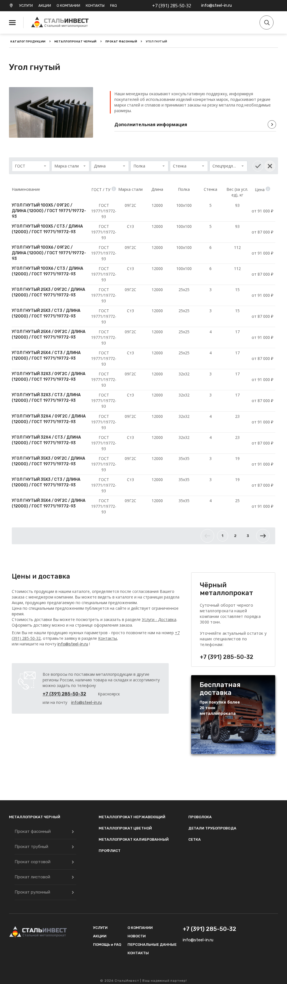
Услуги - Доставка (159, 619)
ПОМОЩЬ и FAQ (107, 944)
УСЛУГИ (26, 5)
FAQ (113, 5)
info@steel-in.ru (216, 5)
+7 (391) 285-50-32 (171, 6)
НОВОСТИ (137, 936)
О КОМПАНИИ (68, 5)
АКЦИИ (44, 5)
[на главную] (61, 22)
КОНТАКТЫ (95, 5)
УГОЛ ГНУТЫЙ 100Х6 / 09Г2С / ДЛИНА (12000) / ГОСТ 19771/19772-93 (49, 253)
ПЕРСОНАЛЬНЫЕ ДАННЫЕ (152, 944)
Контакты (107, 638)
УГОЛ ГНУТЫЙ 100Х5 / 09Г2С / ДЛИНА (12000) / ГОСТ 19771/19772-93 (49, 211)
